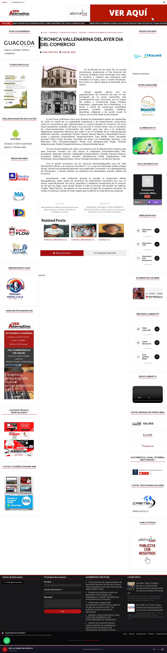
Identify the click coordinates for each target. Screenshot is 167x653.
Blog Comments (63, 253)
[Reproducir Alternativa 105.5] (157, 230)
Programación (141, 634)
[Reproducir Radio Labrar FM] (157, 329)
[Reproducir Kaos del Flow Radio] (157, 356)
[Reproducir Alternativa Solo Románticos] (157, 258)
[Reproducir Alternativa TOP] (157, 244)
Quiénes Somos (161, 634)
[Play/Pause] (4, 649)
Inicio (125, 634)
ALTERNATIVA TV (18, 2)
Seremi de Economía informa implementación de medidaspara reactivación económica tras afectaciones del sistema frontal (101, 626)
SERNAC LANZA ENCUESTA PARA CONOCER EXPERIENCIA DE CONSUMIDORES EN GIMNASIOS (103, 617)
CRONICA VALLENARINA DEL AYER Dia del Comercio (105, 32)
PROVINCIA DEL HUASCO (68, 32)
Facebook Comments (106, 253)
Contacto (151, 634)
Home (45, 32)
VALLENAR (82, 32)
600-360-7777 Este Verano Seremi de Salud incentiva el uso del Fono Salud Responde (149, 607)
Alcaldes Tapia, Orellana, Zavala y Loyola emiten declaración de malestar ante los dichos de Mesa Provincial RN (145, 588)
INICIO (4, 2)
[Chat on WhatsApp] (6, 640)
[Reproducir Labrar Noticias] (157, 342)
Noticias (131, 634)
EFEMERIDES (53, 32)
